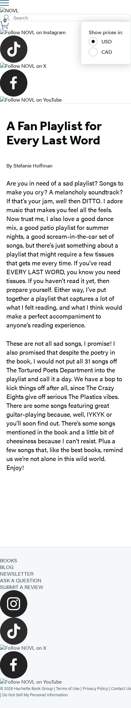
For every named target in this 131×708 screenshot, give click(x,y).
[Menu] (4, 3)
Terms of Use (67, 688)
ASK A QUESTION (20, 580)
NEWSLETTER (16, 573)
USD (106, 41)
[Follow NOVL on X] (65, 66)
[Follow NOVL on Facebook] (65, 83)
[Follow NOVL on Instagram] (65, 32)
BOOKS (8, 560)
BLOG (7, 567)
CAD (106, 51)
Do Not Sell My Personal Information (35, 695)
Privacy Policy (95, 688)
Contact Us (121, 688)
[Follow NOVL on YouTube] (65, 100)
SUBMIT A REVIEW (21, 587)
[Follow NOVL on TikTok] (65, 49)
